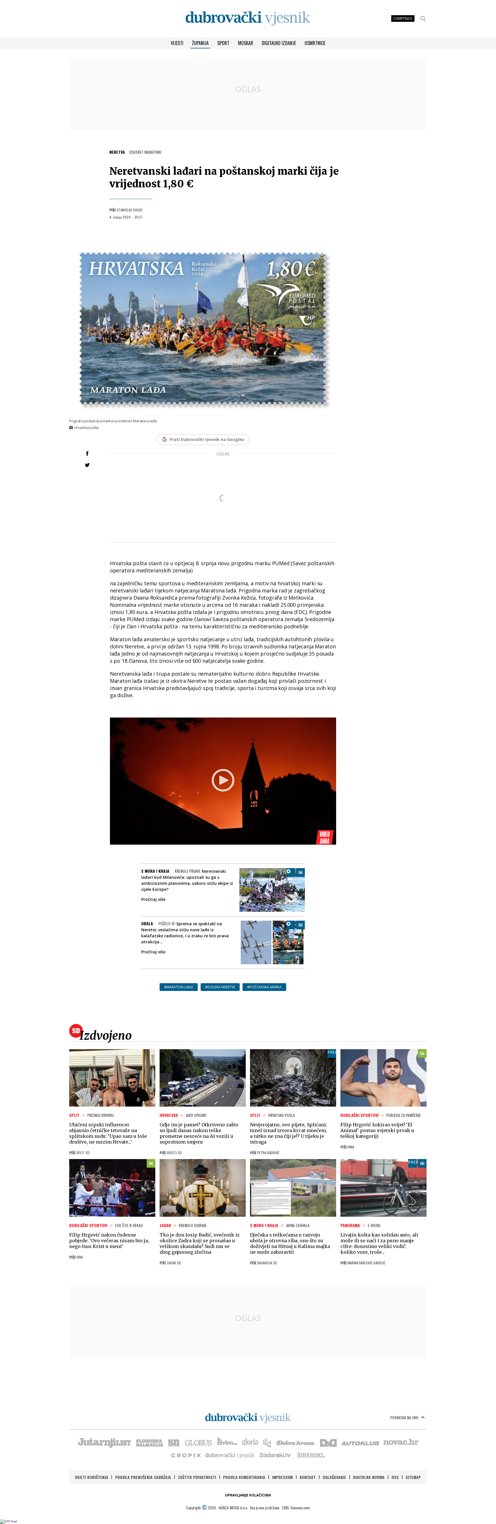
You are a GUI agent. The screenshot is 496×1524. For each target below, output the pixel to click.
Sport (223, 43)
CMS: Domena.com (296, 1507)
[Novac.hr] (400, 1442)
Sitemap (413, 1477)
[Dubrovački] (248, 18)
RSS (395, 1477)
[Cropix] (185, 1455)
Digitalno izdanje (279, 43)
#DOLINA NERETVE (220, 987)
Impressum (282, 1477)
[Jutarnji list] (104, 1442)
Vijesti (177, 43)
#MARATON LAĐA (178, 987)
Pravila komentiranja (244, 1477)
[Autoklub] (360, 1442)
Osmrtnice (315, 43)
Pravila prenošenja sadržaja (143, 1477)
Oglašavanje (334, 1477)
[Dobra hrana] (295, 1442)
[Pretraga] (423, 18)
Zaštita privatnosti (197, 1477)
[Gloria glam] (267, 1442)
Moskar (245, 43)
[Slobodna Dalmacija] (149, 1442)
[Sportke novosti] (174, 1442)
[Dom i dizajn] (328, 1442)
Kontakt (308, 1477)
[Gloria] (250, 1442)
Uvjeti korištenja (91, 1477)
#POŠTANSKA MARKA (264, 987)
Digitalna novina (369, 1477)
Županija (200, 43)
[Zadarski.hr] (275, 1455)
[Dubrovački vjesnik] (230, 1455)
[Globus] (198, 1442)
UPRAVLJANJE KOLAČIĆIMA (248, 1495)
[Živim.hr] (227, 1442)
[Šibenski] (311, 1455)
